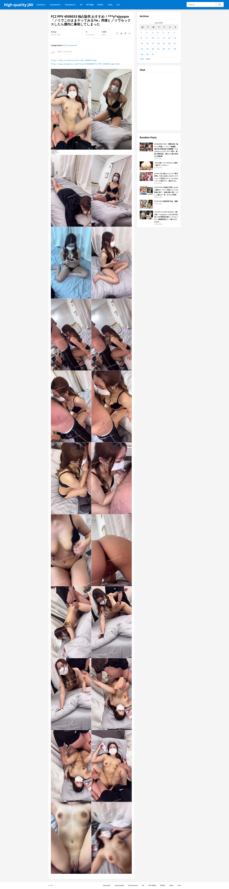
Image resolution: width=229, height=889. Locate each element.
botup (53, 31)
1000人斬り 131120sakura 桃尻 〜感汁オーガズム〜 (166, 164)
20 (169, 43)
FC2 (65, 45)
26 (164, 49)
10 (153, 38)
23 (147, 49)
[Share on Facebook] (117, 33)
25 (158, 49)
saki (51, 885)
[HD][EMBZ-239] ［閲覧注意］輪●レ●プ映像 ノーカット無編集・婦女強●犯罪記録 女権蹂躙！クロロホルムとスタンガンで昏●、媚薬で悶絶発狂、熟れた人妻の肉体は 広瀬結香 (166, 150)
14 (175, 38)
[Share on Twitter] (121, 33)
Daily (110, 4)
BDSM (100, 4)
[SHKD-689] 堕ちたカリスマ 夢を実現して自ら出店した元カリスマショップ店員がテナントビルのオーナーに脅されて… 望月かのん (166, 177)
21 (175, 43)
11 (158, 38)
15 (142, 43)
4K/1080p (90, 4)
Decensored (70, 4)
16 (147, 43)
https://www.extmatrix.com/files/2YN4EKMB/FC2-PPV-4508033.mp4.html (85, 64)
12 (164, 38)
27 (169, 49)
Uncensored (55, 4)
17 (153, 43)
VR (81, 4)
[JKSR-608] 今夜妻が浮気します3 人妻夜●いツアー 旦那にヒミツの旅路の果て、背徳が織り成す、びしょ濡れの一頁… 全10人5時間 (166, 191)
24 (153, 49)
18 (158, 43)
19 (164, 43)
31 (153, 54)
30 (147, 54)
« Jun (142, 58)
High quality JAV (18, 4)
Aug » (148, 58)
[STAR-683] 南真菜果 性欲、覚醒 (166, 201)
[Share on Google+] (130, 33)
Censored (40, 4)
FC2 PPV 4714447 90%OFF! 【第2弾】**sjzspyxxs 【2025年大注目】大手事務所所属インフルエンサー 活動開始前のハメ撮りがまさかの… (166, 217)
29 (142, 54)
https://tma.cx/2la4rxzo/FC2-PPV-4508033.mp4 (73, 60)
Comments (90, 33)
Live (118, 4)
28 (175, 49)
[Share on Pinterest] (125, 33)
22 (142, 49)
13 (169, 38)
